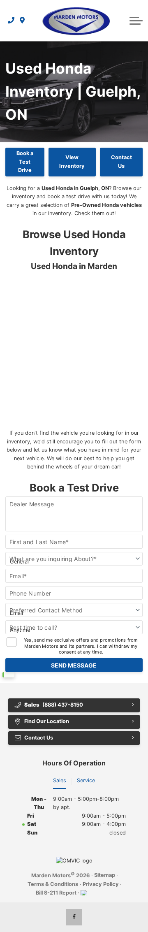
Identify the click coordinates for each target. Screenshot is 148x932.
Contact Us (121, 161)
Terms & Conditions (53, 884)
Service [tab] (86, 780)
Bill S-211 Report (56, 893)
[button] (136, 21)
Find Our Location (46, 721)
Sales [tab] (59, 780)
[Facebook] (74, 917)
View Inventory (72, 161)
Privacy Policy (101, 884)
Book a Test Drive (24, 161)
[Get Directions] (22, 20)
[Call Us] (11, 20)
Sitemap (104, 875)
